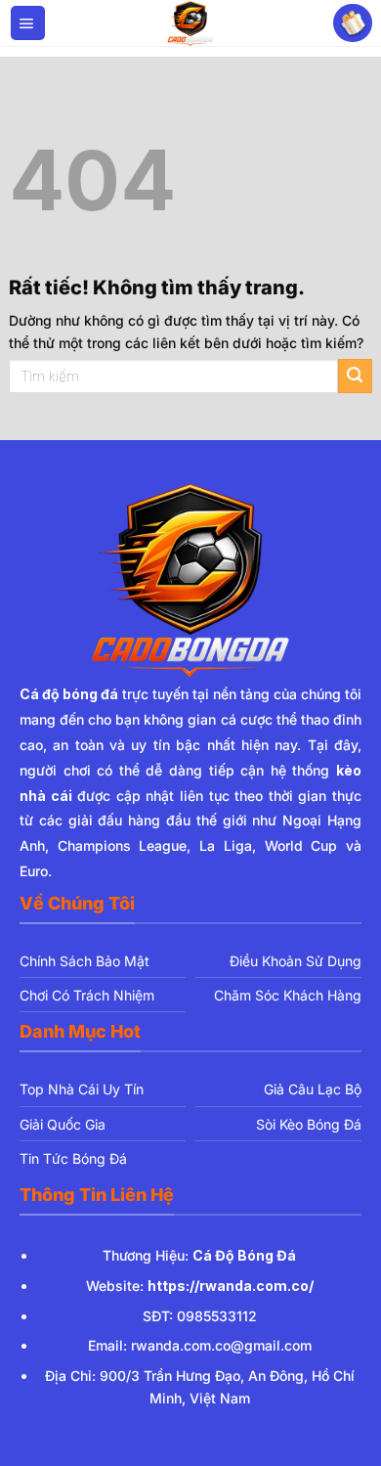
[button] (28, 23)
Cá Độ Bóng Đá (244, 1255)
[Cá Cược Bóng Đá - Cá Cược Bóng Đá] (190, 23)
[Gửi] (355, 376)
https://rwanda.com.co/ (231, 1285)
